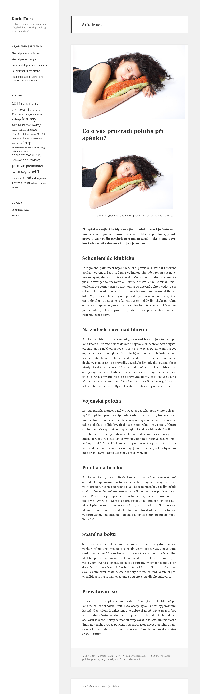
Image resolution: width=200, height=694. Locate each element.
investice (18, 134)
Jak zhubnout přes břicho (26, 71)
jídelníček (40, 134)
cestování (20, 109)
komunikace (37, 138)
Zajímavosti (141, 655)
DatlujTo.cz (22, 18)
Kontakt (16, 215)
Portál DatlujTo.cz (110, 655)
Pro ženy (129, 655)
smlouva (16, 178)
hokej (21, 130)
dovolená (35, 110)
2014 (16, 103)
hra (26, 130)
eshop (16, 119)
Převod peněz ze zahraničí (26, 53)
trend (26, 177)
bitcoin (24, 104)
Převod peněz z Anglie (24, 59)
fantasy (29, 119)
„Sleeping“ (114, 215)
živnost (15, 187)
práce (27, 172)
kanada (29, 138)
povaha (95, 659)
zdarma (36, 183)
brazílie (33, 104)
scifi (35, 171)
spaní (118, 659)
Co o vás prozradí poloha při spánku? (123, 134)
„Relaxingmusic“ (132, 215)
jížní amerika (19, 137)
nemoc (23, 151)
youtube (42, 179)
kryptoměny (17, 143)
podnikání (18, 172)
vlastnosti (134, 659)
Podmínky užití (20, 209)
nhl (28, 151)
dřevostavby (17, 114)
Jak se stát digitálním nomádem (29, 65)
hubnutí (32, 129)
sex (102, 659)
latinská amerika (19, 147)
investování (30, 134)
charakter (164, 655)
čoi (44, 183)
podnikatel (34, 165)
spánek (109, 659)
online (15, 160)
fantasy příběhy (26, 125)
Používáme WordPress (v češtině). (101, 686)
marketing (39, 147)
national (16, 151)
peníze (18, 165)
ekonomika (37, 114)
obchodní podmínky (26, 155)
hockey (15, 130)
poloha (86, 659)
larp (27, 142)
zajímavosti (21, 183)
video (35, 178)
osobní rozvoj (29, 160)
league (30, 147)
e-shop (27, 114)
